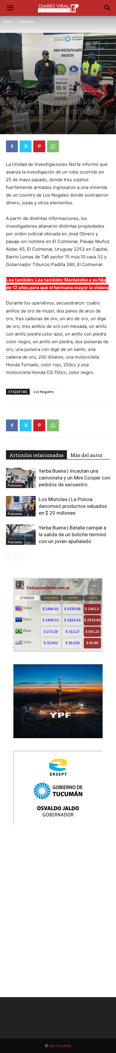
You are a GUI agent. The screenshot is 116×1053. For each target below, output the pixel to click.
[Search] (107, 8)
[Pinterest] (39, 146)
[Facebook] (12, 146)
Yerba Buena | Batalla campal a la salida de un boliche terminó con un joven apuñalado (72, 534)
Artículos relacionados (36, 455)
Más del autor (86, 455)
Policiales (25, 21)
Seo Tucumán (60, 1045)
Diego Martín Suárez (31, 133)
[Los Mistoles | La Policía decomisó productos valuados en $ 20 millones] (21, 506)
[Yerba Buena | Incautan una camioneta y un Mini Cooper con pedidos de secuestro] (21, 478)
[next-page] (19, 556)
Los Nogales (44, 391)
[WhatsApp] (53, 146)
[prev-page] (9, 556)
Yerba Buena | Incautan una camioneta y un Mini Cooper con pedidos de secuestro (74, 477)
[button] (10, 8)
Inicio (7, 21)
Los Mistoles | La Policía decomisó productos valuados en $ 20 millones (73, 506)
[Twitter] (26, 146)
